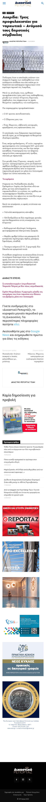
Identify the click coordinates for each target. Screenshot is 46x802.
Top (4, 13)
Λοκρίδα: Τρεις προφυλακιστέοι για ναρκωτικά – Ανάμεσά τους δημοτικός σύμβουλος (22, 26)
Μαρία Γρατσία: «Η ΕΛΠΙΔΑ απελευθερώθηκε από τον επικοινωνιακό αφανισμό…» (23, 471)
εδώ (16, 324)
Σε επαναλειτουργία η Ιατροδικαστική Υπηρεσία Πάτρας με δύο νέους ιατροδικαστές (22, 285)
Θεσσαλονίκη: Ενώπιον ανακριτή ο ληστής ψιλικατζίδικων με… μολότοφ (11, 358)
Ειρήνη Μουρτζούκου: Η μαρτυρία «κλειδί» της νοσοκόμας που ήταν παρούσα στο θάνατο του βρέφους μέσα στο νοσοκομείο (22, 294)
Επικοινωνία (17, 795)
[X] (29, 779)
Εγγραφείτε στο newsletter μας (14, 792)
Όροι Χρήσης (28, 795)
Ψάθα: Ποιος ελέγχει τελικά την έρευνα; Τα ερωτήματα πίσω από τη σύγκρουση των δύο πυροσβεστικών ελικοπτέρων (23, 449)
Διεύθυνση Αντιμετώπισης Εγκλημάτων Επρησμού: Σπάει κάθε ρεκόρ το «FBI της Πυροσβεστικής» (22, 481)
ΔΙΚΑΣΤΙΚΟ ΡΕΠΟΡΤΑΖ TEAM (17, 41)
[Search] (42, 3)
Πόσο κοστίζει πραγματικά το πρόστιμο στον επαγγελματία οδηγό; (20, 461)
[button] (4, 3)
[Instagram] (23, 779)
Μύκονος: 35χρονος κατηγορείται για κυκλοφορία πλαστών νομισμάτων (35, 358)
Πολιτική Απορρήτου (32, 792)
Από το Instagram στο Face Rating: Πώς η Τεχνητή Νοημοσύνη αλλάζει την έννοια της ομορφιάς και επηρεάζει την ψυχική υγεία (22, 492)
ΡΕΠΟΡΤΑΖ (10, 13)
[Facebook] (16, 779)
